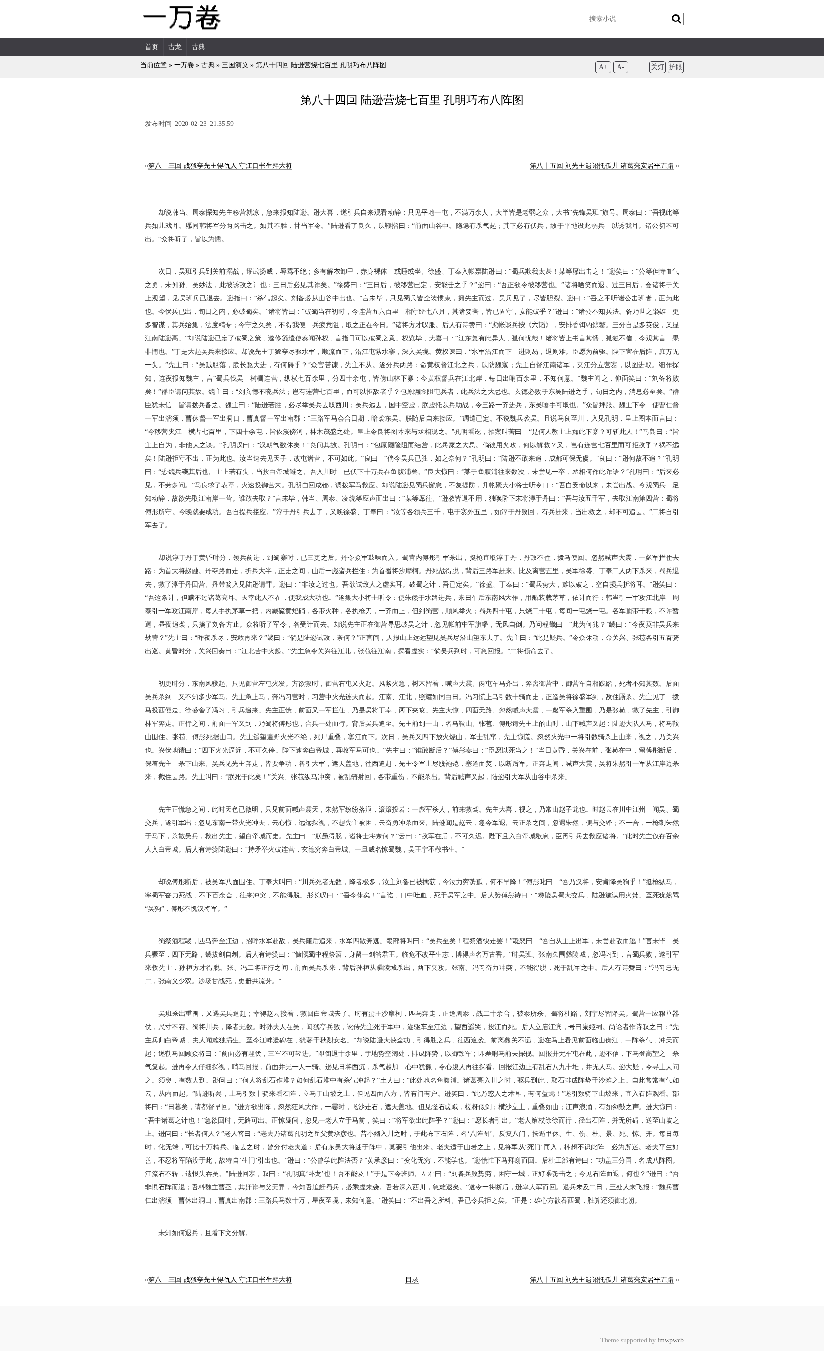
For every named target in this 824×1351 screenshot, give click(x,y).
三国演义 (235, 65)
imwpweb (671, 1340)
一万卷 (184, 65)
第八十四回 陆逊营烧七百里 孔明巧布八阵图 (321, 65)
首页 (151, 47)
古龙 (175, 47)
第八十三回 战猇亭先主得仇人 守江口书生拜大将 (220, 165)
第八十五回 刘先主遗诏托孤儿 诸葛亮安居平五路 (602, 165)
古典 (198, 47)
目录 (412, 1279)
